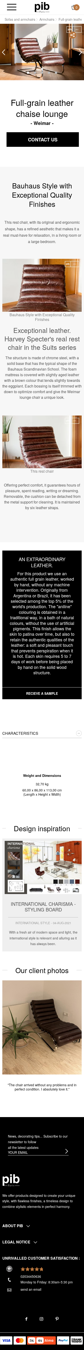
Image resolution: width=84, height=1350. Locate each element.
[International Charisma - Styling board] (42, 895)
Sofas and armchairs (20, 19)
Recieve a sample (42, 693)
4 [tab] (49, 73)
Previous (3, 52)
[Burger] (11, 7)
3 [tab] (42, 73)
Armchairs (46, 19)
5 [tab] (56, 73)
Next (80, 52)
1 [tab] (28, 73)
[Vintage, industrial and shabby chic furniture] (42, 6)
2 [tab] (35, 73)
